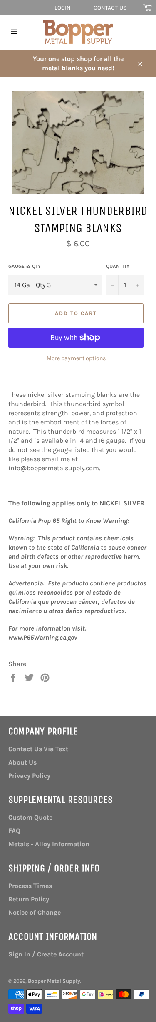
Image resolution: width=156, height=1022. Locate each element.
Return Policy (28, 899)
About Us (22, 762)
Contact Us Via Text (38, 749)
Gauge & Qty (24, 266)
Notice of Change (34, 912)
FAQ (14, 831)
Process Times (30, 886)
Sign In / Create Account (46, 954)
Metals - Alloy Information (48, 844)
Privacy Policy (29, 776)
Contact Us (110, 7)
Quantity (117, 266)
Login (62, 7)
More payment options (76, 358)
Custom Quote (30, 817)
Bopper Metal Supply (54, 981)
